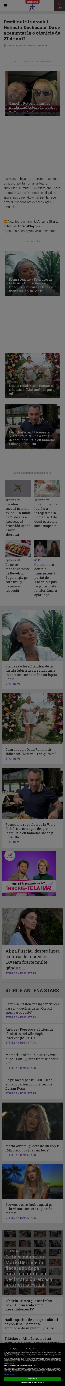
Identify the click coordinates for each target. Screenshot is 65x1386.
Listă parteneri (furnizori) (9, 1374)
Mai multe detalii (15, 1353)
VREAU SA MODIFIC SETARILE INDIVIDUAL (32, 1382)
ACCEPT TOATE (32, 1379)
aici (25, 1359)
